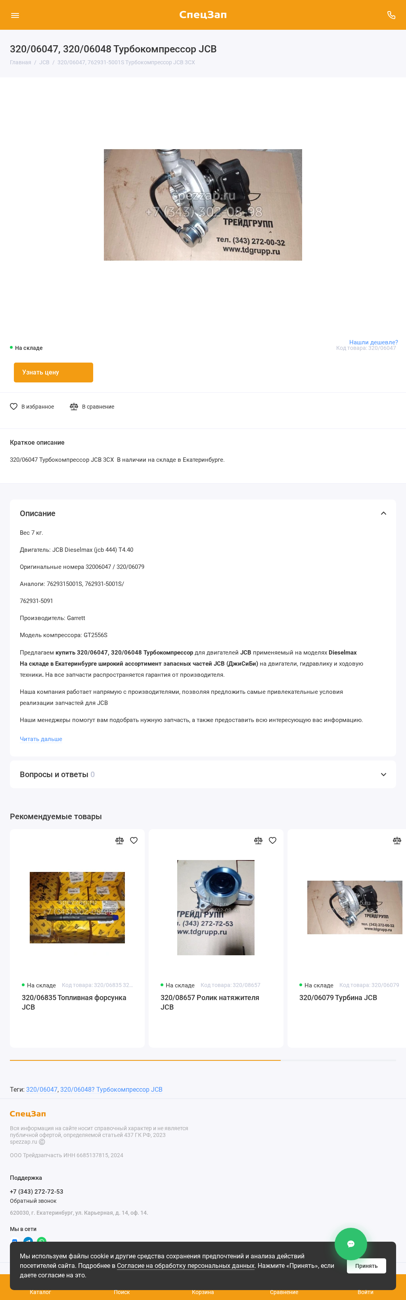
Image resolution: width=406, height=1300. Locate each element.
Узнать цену (40, 372)
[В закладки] (133, 840)
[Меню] (15, 15)
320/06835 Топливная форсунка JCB (74, 1002)
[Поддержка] (391, 15)
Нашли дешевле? (373, 342)
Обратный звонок (33, 1201)
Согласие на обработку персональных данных (186, 1265)
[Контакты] (351, 1244)
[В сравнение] (119, 840)
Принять (366, 1266)
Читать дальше (41, 739)
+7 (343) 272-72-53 (36, 1191)
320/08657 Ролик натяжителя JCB (210, 1002)
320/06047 (41, 1089)
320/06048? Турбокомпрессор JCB (111, 1089)
